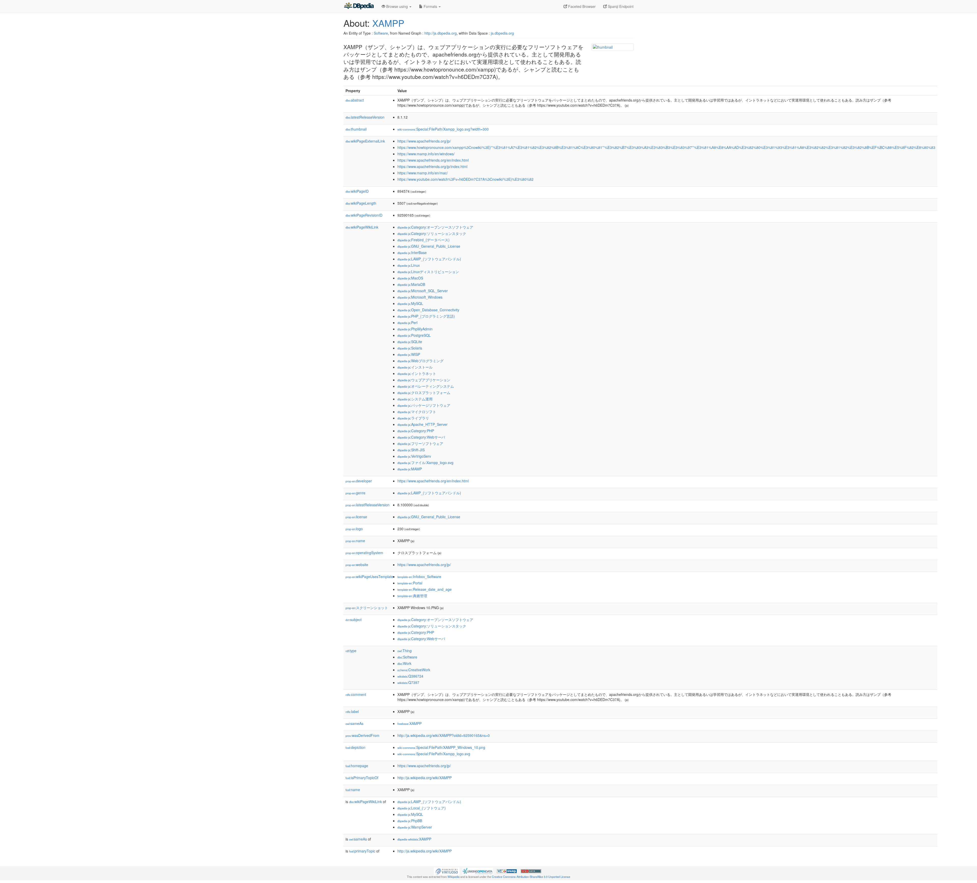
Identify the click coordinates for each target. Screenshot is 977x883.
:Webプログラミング (420, 360)
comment (356, 694)
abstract (355, 100)
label (352, 711)
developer (359, 480)
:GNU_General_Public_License (428, 246)
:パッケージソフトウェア (423, 405)
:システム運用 (415, 398)
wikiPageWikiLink (362, 227)
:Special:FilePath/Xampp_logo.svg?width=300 (443, 129)
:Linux (408, 265)
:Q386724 (410, 676)
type (351, 650)
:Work (404, 663)
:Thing (404, 650)
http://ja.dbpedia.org (440, 33)
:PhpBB (409, 820)
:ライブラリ (413, 418)
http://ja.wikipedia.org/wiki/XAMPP (424, 777)
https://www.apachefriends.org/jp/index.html (432, 166)
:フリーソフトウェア (420, 443)
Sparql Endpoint (620, 6)
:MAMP (409, 468)
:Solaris (409, 348)
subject (354, 619)
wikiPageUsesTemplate (369, 576)
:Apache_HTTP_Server (422, 424)
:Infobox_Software (419, 576)
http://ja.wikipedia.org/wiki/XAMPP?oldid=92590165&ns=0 (443, 735)
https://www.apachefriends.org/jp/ (424, 141)
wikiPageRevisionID (364, 215)
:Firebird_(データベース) (423, 239)
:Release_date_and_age (424, 589)
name (355, 540)
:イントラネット (416, 373)
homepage (357, 765)
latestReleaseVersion (365, 117)
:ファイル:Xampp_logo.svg (425, 462)
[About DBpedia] (359, 6)
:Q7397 (408, 682)
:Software (407, 657)
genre (355, 492)
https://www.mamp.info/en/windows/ (426, 153)
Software (381, 33)
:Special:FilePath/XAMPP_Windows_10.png (441, 747)
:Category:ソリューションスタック (431, 233)
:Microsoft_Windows (419, 297)
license (356, 516)
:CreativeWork (413, 669)
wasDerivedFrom (362, 735)
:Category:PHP (415, 430)
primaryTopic (362, 850)
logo (354, 528)
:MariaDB (411, 284)
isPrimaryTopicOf (362, 777)
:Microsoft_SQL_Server (422, 290)
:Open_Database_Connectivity (428, 309)
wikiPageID (357, 191)
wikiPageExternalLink (365, 141)
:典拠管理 (412, 595)
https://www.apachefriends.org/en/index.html (433, 160)
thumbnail (356, 129)
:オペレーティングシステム (425, 386)
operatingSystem (364, 552)
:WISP (408, 354)
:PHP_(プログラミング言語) (426, 316)
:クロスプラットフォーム (423, 392)
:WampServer (414, 827)
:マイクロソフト (416, 411)
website (357, 564)
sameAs (354, 723)
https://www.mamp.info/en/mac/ (422, 172)
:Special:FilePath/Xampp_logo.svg (433, 753)
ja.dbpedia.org (502, 33)
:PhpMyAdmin (415, 328)
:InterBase (412, 252)
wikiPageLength (361, 203)
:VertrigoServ (414, 456)
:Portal (409, 582)
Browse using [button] (397, 6)
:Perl (407, 322)
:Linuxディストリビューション (428, 271)
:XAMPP (409, 723)
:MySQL (410, 303)
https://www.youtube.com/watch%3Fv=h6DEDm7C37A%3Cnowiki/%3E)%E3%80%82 (465, 179)
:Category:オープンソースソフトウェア (435, 227)
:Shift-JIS (411, 449)
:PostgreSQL (414, 335)
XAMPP (388, 22)
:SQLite (409, 341)
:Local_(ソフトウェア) (421, 807)
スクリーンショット (367, 607)
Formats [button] (430, 6)
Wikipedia (453, 877)
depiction (355, 747)
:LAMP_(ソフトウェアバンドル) (429, 258)
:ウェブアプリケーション (423, 379)
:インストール (415, 367)
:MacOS (410, 278)
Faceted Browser (581, 6)
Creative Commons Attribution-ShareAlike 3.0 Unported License (531, 877)
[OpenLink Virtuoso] (446, 870)
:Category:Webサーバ (421, 437)
